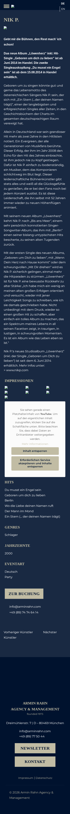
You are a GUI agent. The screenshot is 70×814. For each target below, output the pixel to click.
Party (9, 577)
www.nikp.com (17, 370)
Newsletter (35, 748)
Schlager (11, 535)
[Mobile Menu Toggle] (6, 6)
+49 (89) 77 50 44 (32, 736)
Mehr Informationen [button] (35, 444)
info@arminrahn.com (25, 606)
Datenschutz (44, 778)
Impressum (25, 778)
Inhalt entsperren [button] (35, 451)
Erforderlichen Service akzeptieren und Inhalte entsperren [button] (35, 463)
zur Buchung (24, 593)
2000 (9, 553)
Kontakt (35, 761)
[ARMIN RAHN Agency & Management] (11, 6)
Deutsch (11, 571)
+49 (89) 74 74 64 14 (23, 612)
